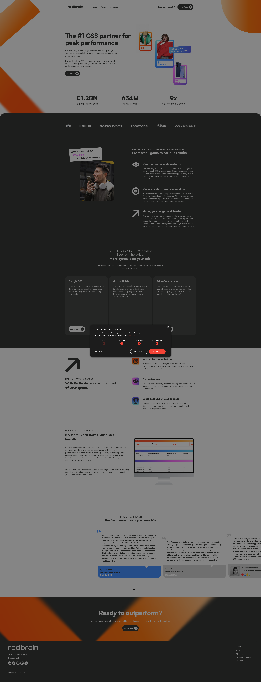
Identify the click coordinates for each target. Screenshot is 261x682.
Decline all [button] (139, 351)
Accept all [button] (157, 351)
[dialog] (130, 341)
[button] (102, 352)
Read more (131, 335)
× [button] (168, 327)
